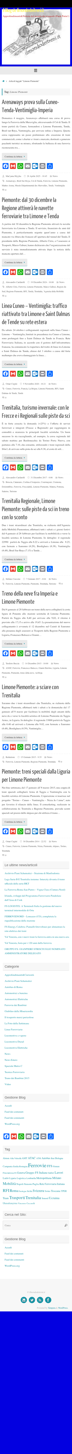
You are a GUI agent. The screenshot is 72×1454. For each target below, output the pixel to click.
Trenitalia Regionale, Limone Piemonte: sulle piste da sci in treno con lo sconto (35, 509)
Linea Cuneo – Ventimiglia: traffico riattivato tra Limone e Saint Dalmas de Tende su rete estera (36, 314)
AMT (24, 1158)
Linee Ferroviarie (14, 1029)
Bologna (59, 1158)
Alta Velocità (15, 1158)
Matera (52, 486)
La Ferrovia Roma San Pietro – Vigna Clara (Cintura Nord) (35, 889)
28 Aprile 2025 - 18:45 (37, 175)
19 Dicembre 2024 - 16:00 (42, 282)
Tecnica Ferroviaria (15, 1072)
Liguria (56, 667)
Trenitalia (38, 291)
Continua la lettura (13, 156)
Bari (53, 1158)
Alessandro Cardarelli (15, 282)
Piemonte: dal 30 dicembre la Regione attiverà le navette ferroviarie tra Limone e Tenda (30, 208)
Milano (56, 1178)
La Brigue (33, 388)
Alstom (6, 1158)
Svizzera (38, 1190)
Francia (24, 388)
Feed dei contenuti (14, 1111)
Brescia (9, 481)
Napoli (19, 1184)
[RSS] (40, 1300)
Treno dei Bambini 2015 (17, 1078)
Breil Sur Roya (23, 180)
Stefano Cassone (13, 578)
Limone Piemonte (59, 180)
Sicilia (29, 1191)
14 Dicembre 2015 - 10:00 (36, 663)
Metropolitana (44, 1178)
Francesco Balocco (29, 667)
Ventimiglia (60, 185)
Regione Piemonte (14, 291)
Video (8, 1084)
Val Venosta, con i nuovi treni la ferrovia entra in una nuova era (37, 936)
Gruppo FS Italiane (36, 1172)
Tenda (30, 291)
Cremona (57, 481)
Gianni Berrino (45, 667)
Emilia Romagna (20, 1166)
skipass (56, 846)
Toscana (55, 1191)
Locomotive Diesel (14, 1041)
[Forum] (24, 1300)
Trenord (45, 1198)
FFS (49, 1166)
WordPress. (63, 1307)
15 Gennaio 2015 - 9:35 (31, 756)
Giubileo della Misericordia (19, 1011)
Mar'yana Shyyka (13, 175)
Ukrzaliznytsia (10, 1203)
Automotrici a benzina (16, 993)
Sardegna (22, 1191)
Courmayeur (46, 481)
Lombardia (31, 1178)
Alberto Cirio (11, 286)
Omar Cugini (11, 383)
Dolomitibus (7, 486)
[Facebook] (48, 1300)
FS (15, 1173)
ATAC (32, 1158)
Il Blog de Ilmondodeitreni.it (23, 10)
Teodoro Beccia (12, 663)
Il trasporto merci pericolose (19, 1017)
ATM (38, 1158)
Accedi (8, 1105)
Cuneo (8, 388)
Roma (14, 1190)
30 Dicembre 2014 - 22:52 (34, 841)
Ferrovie (47, 180)
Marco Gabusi (49, 286)
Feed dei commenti (14, 1117)
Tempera (51, 1307)
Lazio (6, 1178)
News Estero (11, 1059)
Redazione (10, 756)
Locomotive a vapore (15, 1035)
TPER (64, 1191)
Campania (8, 1166)
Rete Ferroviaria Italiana (52, 1184)
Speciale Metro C (13, 1066)
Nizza (39, 846)
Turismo (13, 491)
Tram (6, 1198)
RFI (25, 291)
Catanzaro (17, 481)
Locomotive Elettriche (16, 1047)
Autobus (46, 1158)
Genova (21, 1172)
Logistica (21, 1178)
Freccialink (27, 486)
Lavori (59, 1172)
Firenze (56, 1166)
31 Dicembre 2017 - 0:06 (42, 477)
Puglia (35, 1184)
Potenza (60, 486)
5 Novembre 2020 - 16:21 (34, 383)
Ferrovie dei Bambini (16, 1005)
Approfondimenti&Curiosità (19, 974)
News (55, 175)
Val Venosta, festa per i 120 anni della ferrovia (28, 943)
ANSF (8, 667)
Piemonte (35, 583)
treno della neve (27, 672)
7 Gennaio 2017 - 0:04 (36, 578)
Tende (51, 185)
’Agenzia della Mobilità (53, 291)
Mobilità (9, 1183)
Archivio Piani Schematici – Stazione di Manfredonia (32, 873)
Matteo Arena (8, 185)
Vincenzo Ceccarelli (26, 1203)
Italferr (51, 1172)
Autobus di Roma (14, 987)
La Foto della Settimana (17, 1023)
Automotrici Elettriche (16, 999)
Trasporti (17, 1197)
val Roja (38, 672)
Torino (63, 846)
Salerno (5, 491)
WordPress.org (12, 1123)
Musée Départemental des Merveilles (31, 185)
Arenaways (11, 180)
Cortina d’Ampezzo (31, 481)
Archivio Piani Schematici (18, 981)
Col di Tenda (36, 180)
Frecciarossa (8, 1172)
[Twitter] (32, 1300)
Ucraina (54, 1198)
